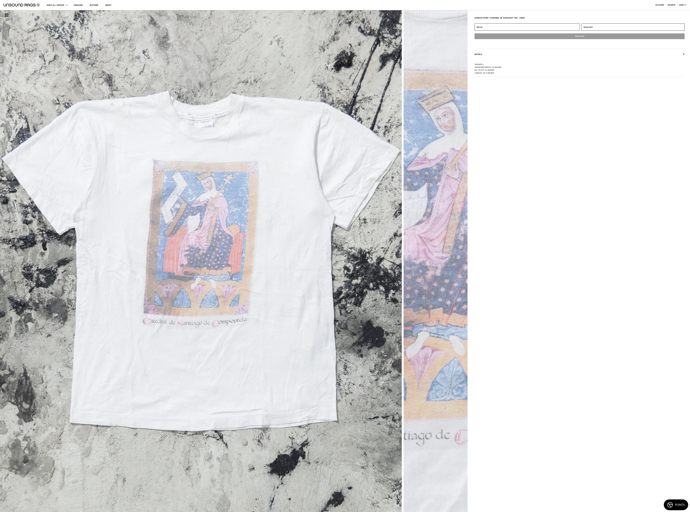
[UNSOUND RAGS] (22, 5)
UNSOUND (78, 5)
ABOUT (108, 5)
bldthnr (94, 5)
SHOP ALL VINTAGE (55, 5)
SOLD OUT (588, 27)
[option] (117, 261)
